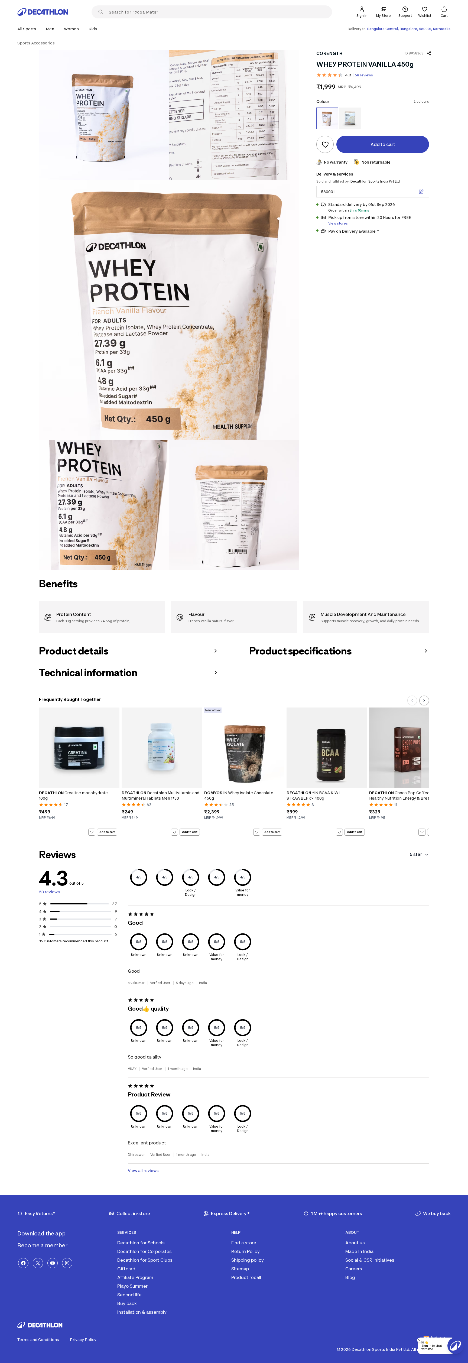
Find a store (243, 1242)
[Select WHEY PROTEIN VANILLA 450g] (327, 118)
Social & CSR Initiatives (369, 1260)
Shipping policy (247, 1260)
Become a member (43, 1245)
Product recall (246, 1277)
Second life (129, 1294)
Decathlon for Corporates (144, 1251)
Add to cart (107, 831)
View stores (338, 223)
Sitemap (240, 1268)
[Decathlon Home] (42, 12)
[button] (28, 29)
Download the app (42, 1233)
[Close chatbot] (419, 1340)
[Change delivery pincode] (421, 192)
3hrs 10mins (359, 210)
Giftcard (126, 1268)
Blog (350, 1277)
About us (355, 1242)
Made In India (359, 1251)
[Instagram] (67, 1263)
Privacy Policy (83, 1339)
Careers (353, 1268)
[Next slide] (424, 700)
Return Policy (245, 1251)
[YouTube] (52, 1263)
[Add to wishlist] (325, 144)
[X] (38, 1263)
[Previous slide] (412, 700)
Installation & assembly (142, 1312)
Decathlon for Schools (141, 1242)
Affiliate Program (135, 1277)
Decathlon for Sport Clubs (145, 1260)
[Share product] (429, 53)
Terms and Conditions (38, 1339)
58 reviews (364, 75)
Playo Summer (132, 1286)
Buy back (127, 1303)
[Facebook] (23, 1263)
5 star (416, 854)
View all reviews (143, 1170)
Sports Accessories (36, 43)
